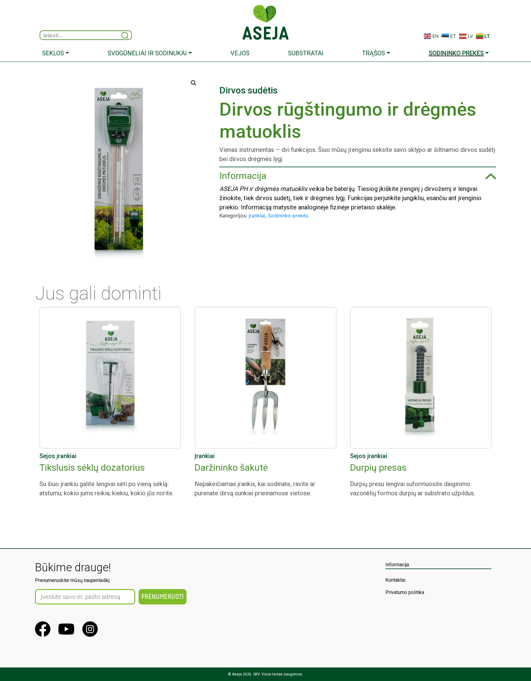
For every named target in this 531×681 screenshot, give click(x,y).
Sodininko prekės (288, 215)
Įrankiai (257, 215)
